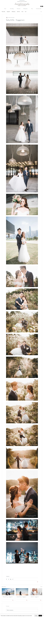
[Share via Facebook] (6, 579)
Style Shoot (18, 11)
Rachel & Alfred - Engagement (21, 596)
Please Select (3, 11)
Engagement (8, 11)
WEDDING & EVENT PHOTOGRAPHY (22, 1)
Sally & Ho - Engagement (35, 596)
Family (22, 11)
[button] (41, 11)
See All (41, 586)
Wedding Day (13, 11)
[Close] (42, 615)
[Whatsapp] (42, 6)
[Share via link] (12, 579)
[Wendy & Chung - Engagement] (8, 591)
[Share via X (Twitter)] (8, 579)
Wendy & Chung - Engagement (8, 596)
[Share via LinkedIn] (10, 579)
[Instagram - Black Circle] (41, 6)
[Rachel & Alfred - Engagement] (22, 591)
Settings (36, 615)
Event (25, 11)
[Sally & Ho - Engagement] (36, 591)
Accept (40, 615)
